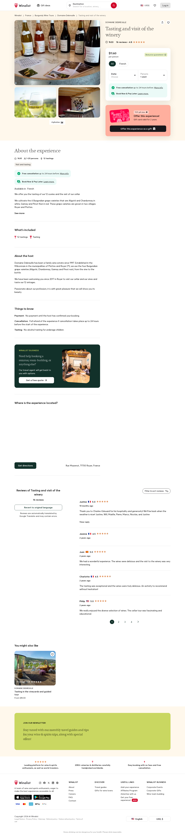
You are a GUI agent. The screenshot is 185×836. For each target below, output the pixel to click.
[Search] (114, 5)
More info (158, 87)
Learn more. (143, 93)
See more (19, 213)
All (112, 63)
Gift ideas (45, 5)
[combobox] (91, 5)
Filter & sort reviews (154, 491)
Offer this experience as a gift (136, 128)
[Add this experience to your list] (168, 22)
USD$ (147, 5)
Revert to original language (38, 507)
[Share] (162, 22)
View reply (84, 522)
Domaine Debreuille (116, 22)
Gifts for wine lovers (104, 790)
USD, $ (159, 819)
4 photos (55, 122)
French (122, 63)
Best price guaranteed (154, 55)
